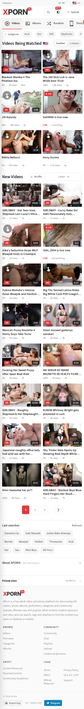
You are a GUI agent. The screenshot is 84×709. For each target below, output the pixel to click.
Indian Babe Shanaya (58, 533)
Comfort (60, 43)
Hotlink (39, 542)
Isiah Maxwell (32, 533)
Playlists (48, 644)
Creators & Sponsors (55, 654)
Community (50, 633)
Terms (47, 670)
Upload (48, 648)
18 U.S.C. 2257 (71, 675)
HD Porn (48, 550)
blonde (8, 542)
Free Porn (7, 3)
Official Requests (49, 682)
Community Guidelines (15, 678)
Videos (6, 633)
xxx (39, 34)
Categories (13, 34)
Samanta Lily (12, 533)
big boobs (66, 34)
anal (27, 34)
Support (68, 680)
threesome (55, 542)
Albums (7, 648)
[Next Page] (58, 510)
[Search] (48, 12)
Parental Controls (12, 673)
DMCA (47, 675)
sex (17, 550)
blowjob (23, 542)
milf (51, 34)
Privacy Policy (71, 670)
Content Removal (12, 668)
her (7, 550)
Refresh (77, 525)
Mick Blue (31, 550)
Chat (46, 638)
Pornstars (8, 638)
